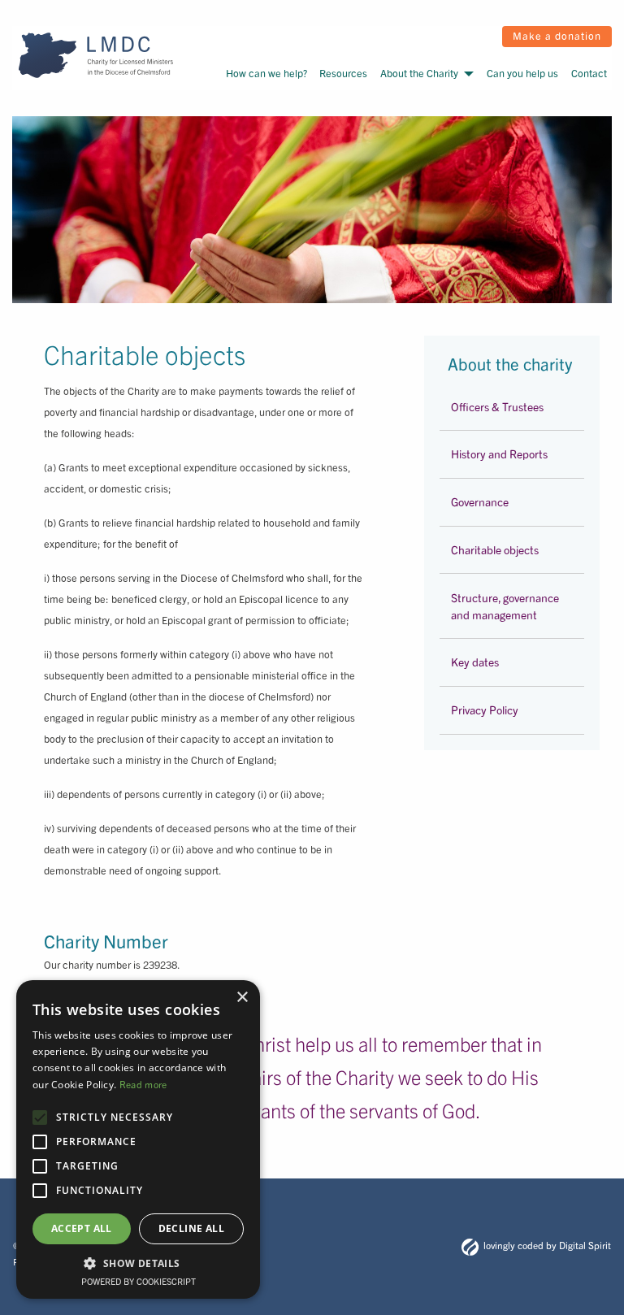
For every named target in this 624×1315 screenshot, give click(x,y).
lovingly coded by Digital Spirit (547, 1245)
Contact (589, 73)
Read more (143, 1084)
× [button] (242, 998)
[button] (138, 1263)
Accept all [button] (81, 1228)
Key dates (475, 661)
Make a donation (557, 35)
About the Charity (419, 73)
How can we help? (266, 73)
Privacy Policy (484, 709)
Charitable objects (495, 549)
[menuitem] (265, 73)
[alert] (138, 1139)
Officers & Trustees (497, 406)
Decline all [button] (191, 1228)
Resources (343, 73)
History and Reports (499, 453)
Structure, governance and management (505, 606)
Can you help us (522, 73)
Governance (480, 501)
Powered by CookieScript (138, 1281)
